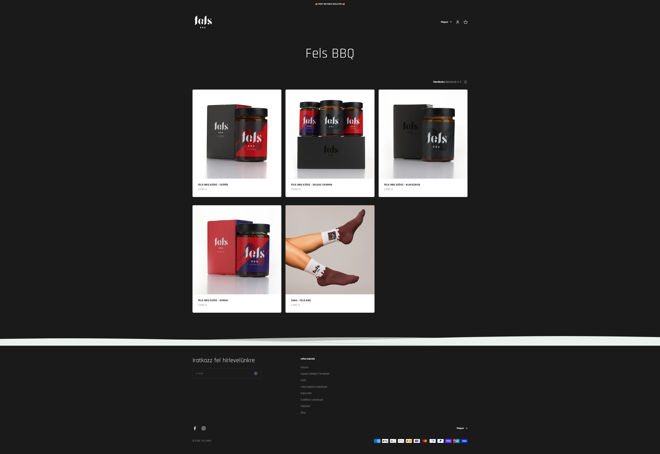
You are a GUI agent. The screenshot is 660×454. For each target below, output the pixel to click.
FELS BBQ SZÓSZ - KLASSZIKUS (402, 185)
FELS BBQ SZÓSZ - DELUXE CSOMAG (311, 185)
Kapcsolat (306, 393)
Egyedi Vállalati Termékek (315, 374)
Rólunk (304, 367)
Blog (303, 412)
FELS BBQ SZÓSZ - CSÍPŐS (213, 185)
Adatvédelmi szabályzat (314, 387)
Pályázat (305, 406)
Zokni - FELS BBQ (301, 300)
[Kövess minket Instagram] (203, 428)
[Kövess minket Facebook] (194, 428)
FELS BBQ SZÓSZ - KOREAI (213, 300)
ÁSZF (303, 380)
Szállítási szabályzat (312, 400)
